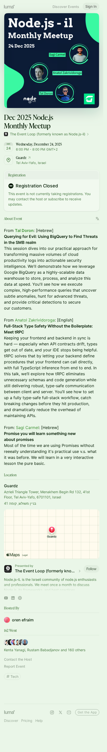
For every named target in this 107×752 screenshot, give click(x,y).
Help (39, 720)
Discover (11, 720)
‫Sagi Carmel (27, 427)
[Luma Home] (9, 6)
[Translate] (97, 218)
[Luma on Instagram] (52, 712)
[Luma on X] (60, 712)
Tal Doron (24, 230)
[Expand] (52, 589)
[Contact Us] (69, 712)
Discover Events (66, 6)
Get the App (87, 712)
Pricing (26, 720)
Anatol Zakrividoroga (35, 320)
